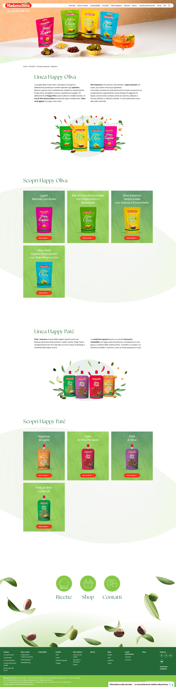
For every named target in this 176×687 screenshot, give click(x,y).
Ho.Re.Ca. (128, 660)
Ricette (127, 5)
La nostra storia (9, 655)
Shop (159, 5)
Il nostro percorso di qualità (10, 664)
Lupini (57, 658)
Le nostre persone (9, 660)
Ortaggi (58, 663)
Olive (57, 655)
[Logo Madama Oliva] (18, 5)
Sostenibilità (95, 5)
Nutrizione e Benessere (77, 661)
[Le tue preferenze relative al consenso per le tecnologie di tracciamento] (172, 685)
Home (25, 66)
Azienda (72, 5)
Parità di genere (26, 660)
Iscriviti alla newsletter (163, 668)
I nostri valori (8, 658)
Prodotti (105, 5)
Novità (110, 655)
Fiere (109, 658)
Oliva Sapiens (116, 5)
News (134, 5)
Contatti (112, 597)
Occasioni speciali (43, 66)
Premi (109, 663)
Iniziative (110, 660)
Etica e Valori (83, 5)
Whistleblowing (25, 662)
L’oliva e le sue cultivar (77, 656)
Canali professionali (147, 5)
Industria (128, 657)
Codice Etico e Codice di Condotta (27, 656)
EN (165, 5)
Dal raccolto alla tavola (9, 669)
